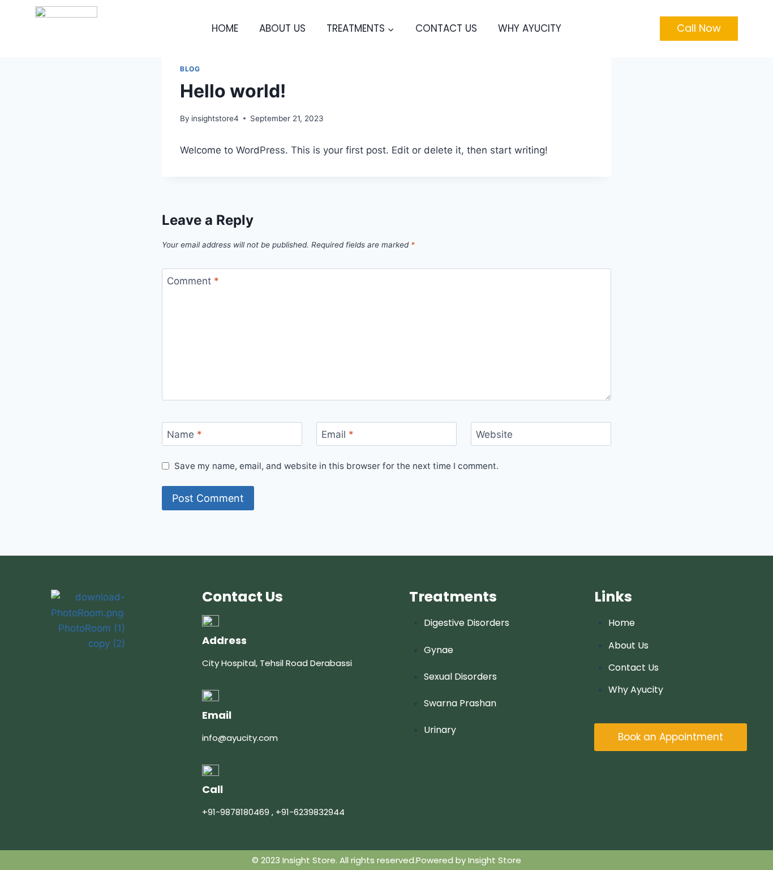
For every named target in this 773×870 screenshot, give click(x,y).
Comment (193, 281)
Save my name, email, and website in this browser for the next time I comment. (336, 465)
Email (337, 434)
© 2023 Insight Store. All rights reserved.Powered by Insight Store (386, 860)
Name (184, 434)
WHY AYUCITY (529, 28)
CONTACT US (446, 28)
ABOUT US (282, 28)
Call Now (699, 28)
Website (494, 434)
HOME (225, 28)
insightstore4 (215, 118)
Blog (190, 69)
